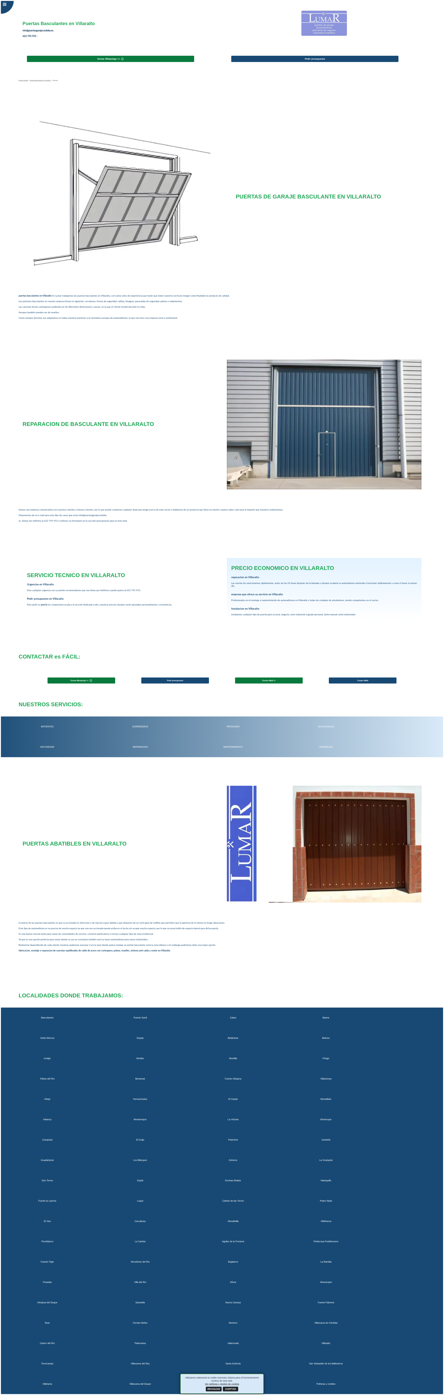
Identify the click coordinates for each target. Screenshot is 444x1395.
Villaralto (326, 1343)
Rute (47, 1323)
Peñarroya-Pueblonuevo (326, 1241)
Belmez (326, 1038)
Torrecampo (47, 1363)
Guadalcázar (47, 1160)
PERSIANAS (233, 726)
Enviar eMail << (269, 681)
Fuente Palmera (326, 1302)
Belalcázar (233, 1038)
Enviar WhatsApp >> (108, 59)
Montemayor (140, 1119)
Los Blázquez (140, 1160)
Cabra (233, 1017)
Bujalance (233, 1261)
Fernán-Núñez (140, 1323)
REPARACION (140, 747)
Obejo (47, 1099)
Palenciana (140, 1343)
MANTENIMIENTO (233, 747)
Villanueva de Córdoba (326, 1323)
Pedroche (233, 1139)
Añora (233, 1282)
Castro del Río (47, 1343)
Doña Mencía (47, 1038)
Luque (140, 1201)
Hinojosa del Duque (47, 1302)
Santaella (140, 1302)
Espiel (140, 1180)
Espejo (140, 1038)
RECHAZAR (213, 1389)
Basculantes (47, 1017)
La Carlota (140, 1241)
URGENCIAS (326, 747)
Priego (326, 1058)
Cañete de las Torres (233, 1201)
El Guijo (140, 1139)
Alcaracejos (326, 1282)
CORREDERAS (140, 726)
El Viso (47, 1221)
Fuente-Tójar (47, 1261)
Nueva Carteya (233, 1302)
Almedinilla (233, 1221)
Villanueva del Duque (140, 1384)
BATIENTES (47, 726)
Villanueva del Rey (140, 1363)
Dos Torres (47, 1180)
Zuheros (233, 1160)
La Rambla (325, 1261)
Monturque (325, 1119)
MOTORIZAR (47, 747)
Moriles (140, 1058)
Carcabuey (140, 1221)
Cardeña (326, 1139)
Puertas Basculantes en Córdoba (40, 80)
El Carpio (233, 1099)
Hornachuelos (140, 1099)
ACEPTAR (230, 1389)
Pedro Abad (326, 1201)
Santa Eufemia (233, 1363)
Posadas (47, 1282)
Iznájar (47, 1058)
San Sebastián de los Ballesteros (326, 1363)
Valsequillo (326, 1180)
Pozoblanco (47, 1241)
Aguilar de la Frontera (233, 1241)
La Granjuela (326, 1160)
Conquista (47, 1139)
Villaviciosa (325, 1078)
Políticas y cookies (325, 1384)
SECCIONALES (326, 726)
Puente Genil (140, 1017)
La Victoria (233, 1119)
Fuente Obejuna (233, 1078)
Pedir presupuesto (315, 59)
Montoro (233, 1323)
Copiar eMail (362, 681)
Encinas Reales (233, 1180)
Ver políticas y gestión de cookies (222, 1384)
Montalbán (326, 1099)
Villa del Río (140, 1282)
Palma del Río (47, 1078)
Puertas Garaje (23, 80)
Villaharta (47, 1384)
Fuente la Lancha (47, 1201)
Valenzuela (233, 1343)
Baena (326, 1017)
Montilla (233, 1058)
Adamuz (47, 1119)
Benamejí (140, 1078)
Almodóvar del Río (140, 1261)
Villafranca (326, 1221)
